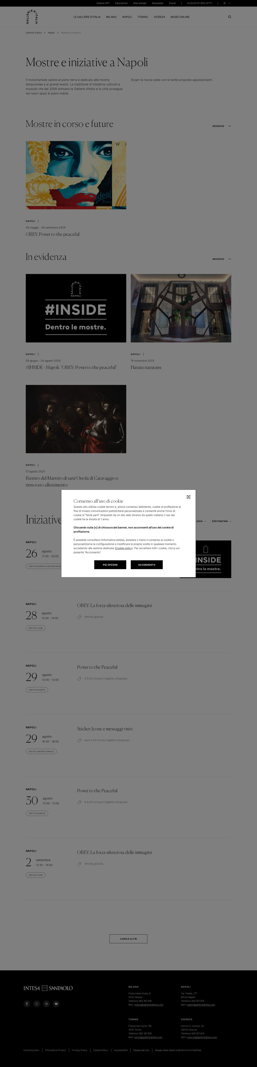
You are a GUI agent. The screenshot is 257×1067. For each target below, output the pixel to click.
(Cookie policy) (124, 548)
